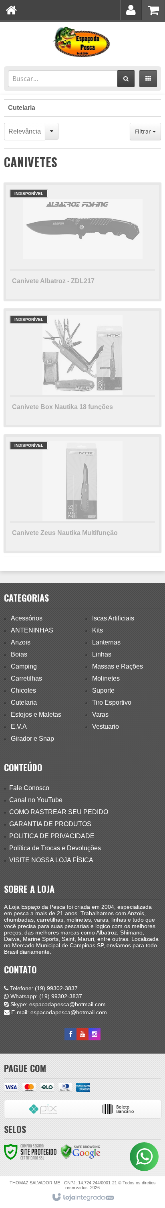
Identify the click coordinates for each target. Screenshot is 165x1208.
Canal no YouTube (35, 800)
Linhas (101, 654)
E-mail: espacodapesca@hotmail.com (58, 1012)
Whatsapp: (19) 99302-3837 (45, 996)
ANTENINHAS (32, 630)
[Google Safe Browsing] (80, 1151)
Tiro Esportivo (111, 702)
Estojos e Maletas (36, 714)
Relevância (24, 131)
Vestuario (105, 726)
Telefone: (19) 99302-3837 (43, 988)
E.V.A (19, 726)
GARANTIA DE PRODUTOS (50, 824)
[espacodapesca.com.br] (82, 42)
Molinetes (106, 678)
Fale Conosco (29, 787)
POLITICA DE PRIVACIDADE (52, 836)
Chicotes (23, 690)
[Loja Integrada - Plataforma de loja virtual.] (82, 1197)
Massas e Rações (117, 666)
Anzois (20, 642)
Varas (100, 714)
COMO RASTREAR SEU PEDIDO (58, 812)
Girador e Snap (32, 738)
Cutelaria (21, 107)
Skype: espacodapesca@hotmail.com (57, 1004)
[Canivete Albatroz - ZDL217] (82, 242)
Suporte (103, 690)
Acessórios (26, 618)
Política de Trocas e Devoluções (55, 848)
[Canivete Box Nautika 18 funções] (82, 368)
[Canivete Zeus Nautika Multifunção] (82, 494)
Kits (97, 630)
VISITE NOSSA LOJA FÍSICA (51, 860)
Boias (19, 654)
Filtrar (144, 131)
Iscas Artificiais (113, 618)
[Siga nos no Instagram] (95, 1034)
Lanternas (106, 642)
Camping (24, 666)
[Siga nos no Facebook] (70, 1034)
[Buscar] (126, 78)
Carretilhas (26, 678)
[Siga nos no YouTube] (82, 1034)
